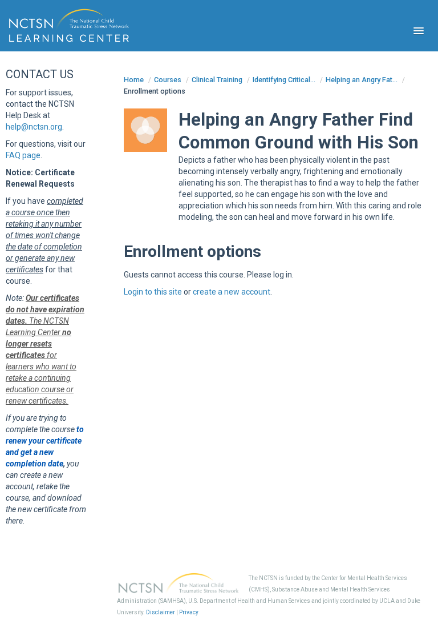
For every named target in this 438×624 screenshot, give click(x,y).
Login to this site (153, 291)
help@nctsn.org (34, 126)
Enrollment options (154, 91)
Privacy (188, 612)
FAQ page (23, 155)
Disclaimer (160, 612)
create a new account (231, 291)
